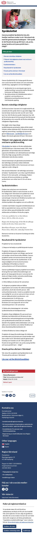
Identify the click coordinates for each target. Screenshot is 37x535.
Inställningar (27, 530)
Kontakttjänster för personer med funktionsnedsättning (12, 430)
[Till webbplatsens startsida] (8, 2)
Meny (33, 3)
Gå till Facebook (3, 489)
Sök (29, 3)
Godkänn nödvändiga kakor (12, 530)
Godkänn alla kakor (9, 526)
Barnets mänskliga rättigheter (13, 56)
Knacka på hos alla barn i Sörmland (14, 71)
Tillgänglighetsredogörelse (10, 472)
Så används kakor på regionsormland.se (20, 522)
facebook (7, 395)
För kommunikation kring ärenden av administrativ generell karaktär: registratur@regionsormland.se (18, 425)
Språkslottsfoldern (9, 64)
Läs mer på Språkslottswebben (13, 74)
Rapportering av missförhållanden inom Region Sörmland (16, 435)
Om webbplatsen (8, 474)
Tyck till (32, 395)
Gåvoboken (6, 146)
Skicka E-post (7, 382)
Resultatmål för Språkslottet (12, 67)
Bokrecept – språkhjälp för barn (18, 134)
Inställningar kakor (9, 477)
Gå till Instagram (6, 489)
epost (14, 395)
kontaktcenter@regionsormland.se (13, 421)
